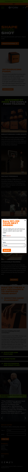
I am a (4, 242)
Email (7, 235)
